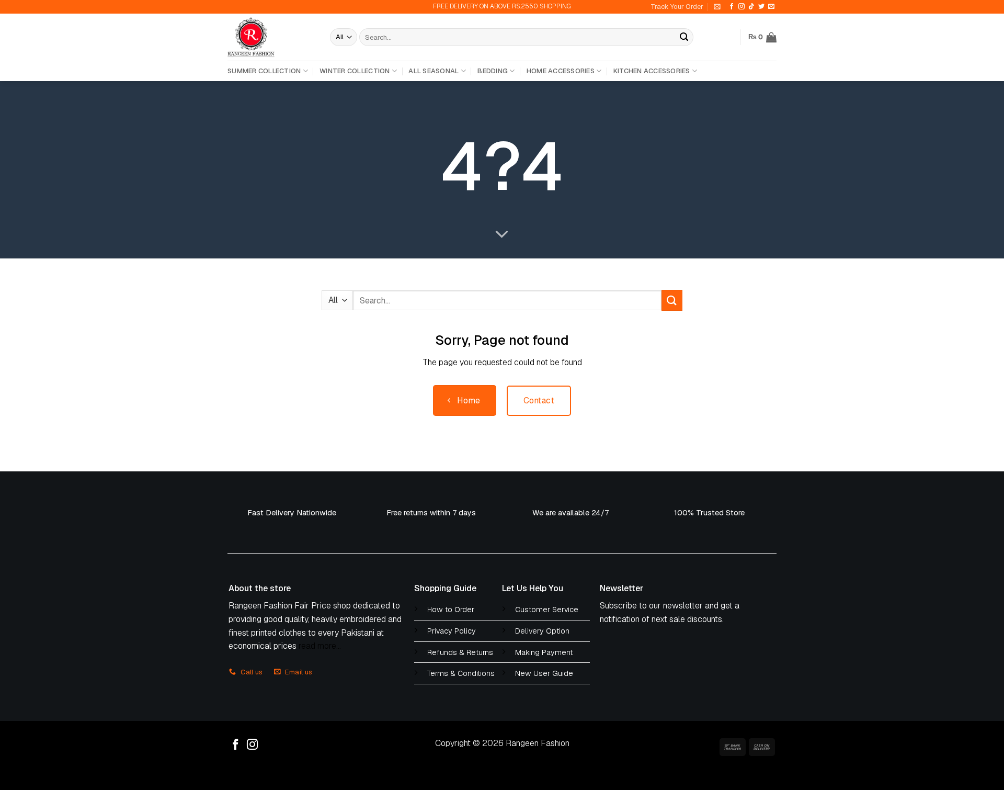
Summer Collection (264, 70)
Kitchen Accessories (651, 70)
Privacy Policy (451, 631)
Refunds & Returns (460, 652)
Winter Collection (355, 70)
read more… (320, 645)
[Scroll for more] (502, 235)
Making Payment (544, 652)
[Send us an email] (771, 6)
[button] (717, 6)
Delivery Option (542, 631)
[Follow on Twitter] (761, 6)
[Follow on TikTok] (751, 6)
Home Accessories (561, 70)
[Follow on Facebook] (731, 6)
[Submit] (684, 37)
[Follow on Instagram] (741, 6)
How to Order (450, 609)
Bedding (492, 70)
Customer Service (546, 609)
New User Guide (544, 673)
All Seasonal (433, 70)
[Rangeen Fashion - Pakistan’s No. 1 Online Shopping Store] (270, 37)
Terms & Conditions (461, 673)
